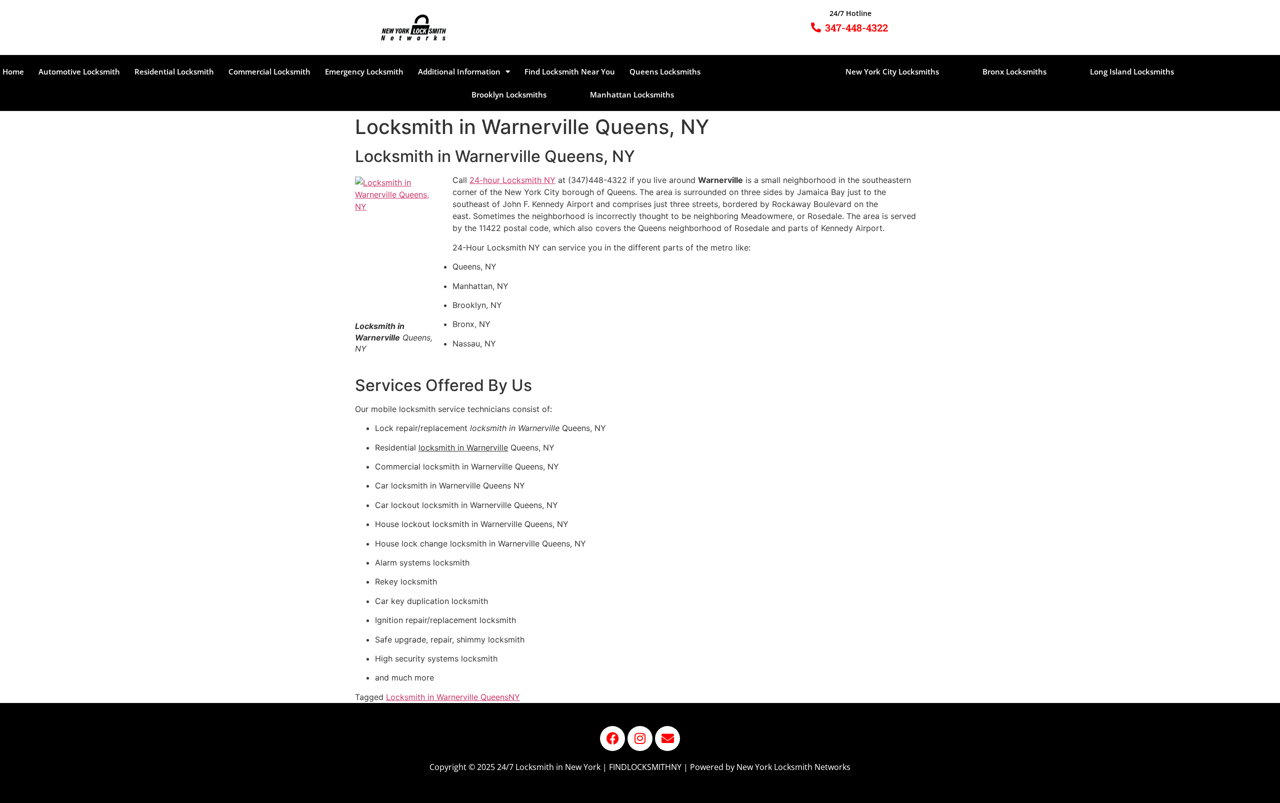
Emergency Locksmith (364, 71)
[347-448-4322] (816, 27)
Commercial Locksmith (269, 71)
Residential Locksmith (174, 71)
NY (514, 697)
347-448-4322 (856, 27)
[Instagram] (640, 738)
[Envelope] (667, 738)
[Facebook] (612, 738)
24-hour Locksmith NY (513, 180)
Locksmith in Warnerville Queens (447, 697)
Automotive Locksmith (79, 71)
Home (13, 71)
